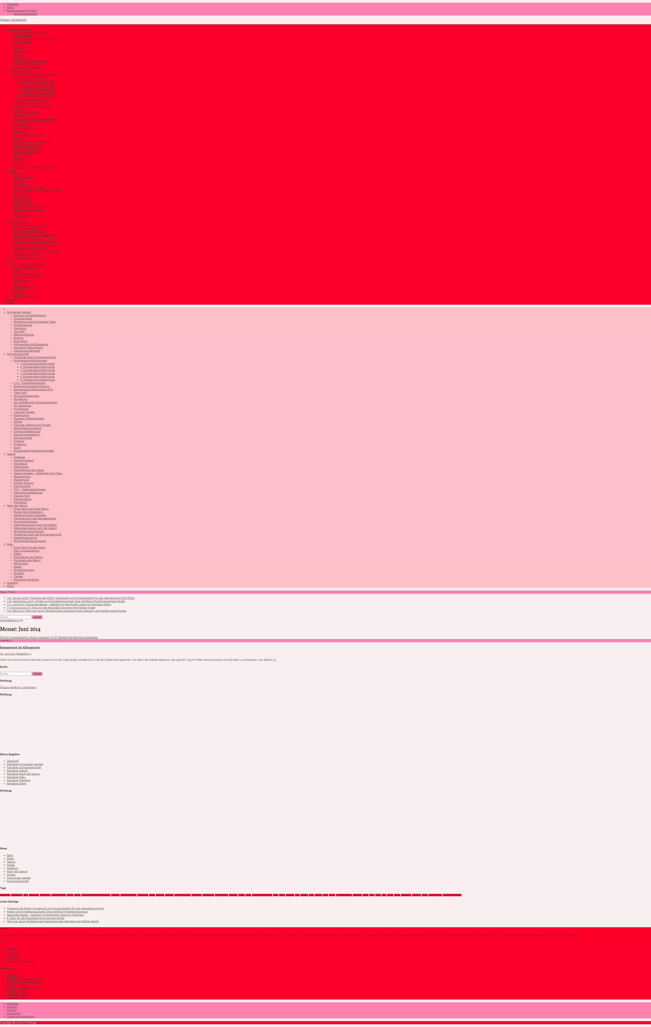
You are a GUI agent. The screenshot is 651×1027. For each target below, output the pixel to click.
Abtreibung (20, 116)
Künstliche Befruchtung (28, 64)
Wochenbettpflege (25, 238)
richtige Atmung (24, 200)
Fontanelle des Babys (27, 277)
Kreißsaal (19, 174)
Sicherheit (357, 895)
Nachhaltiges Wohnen (262, 895)
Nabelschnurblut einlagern (30, 232)
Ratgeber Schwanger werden (25, 764)
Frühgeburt (20, 180)
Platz (297, 895)
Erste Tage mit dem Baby (29, 264)
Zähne (425, 895)
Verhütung (20, 45)
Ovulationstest (23, 35)
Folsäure (19, 158)
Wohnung (416, 895)
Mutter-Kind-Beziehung (28, 229)
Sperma (18, 54)
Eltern (10, 303)
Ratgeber (12, 4)
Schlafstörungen (24, 287)
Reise (311, 895)
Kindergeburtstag (182, 895)
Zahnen (18, 293)
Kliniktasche (21, 183)
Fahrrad (70, 895)
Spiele (378, 895)
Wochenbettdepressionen (30, 258)
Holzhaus (169, 895)
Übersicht (13, 761)
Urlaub (397, 895)
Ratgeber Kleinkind (18, 780)
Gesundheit (142, 895)
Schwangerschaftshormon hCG (33, 106)
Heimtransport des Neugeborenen (35, 235)
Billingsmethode (24, 51)
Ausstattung (17, 895)
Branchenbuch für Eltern (22, 10)
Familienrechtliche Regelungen (95, 895)
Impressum (14, 958)
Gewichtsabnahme (25, 254)
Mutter (241, 895)
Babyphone (34, 895)
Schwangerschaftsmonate (30, 77)
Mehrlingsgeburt (24, 177)
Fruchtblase (21, 125)
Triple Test (20, 109)
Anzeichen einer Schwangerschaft (35, 74)
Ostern (282, 895)
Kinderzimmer (221, 895)
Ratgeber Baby (16, 777)
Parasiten (290, 895)
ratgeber (304, 895)
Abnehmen (5, 895)
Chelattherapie (23, 42)
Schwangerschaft (18, 71)
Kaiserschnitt (22, 212)
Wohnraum (406, 895)
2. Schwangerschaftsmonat (37, 83)
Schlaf (325, 895)
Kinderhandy (208, 895)
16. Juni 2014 (8, 653)
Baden (18, 283)
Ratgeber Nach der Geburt (23, 774)
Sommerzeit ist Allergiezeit (20, 647)
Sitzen (366, 895)
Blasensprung (22, 193)
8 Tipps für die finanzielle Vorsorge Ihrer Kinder (35, 918)
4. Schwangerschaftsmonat (37, 90)
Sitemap (12, 952)
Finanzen (115, 895)
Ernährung (20, 161)
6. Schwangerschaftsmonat (37, 96)
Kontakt (12, 955)
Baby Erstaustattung (27, 267)
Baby (10, 261)
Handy (152, 895)
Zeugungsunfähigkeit (27, 67)
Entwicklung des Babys (28, 274)
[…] (274, 659)
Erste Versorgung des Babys (31, 225)
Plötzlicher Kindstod (26, 296)
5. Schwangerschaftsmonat (37, 93)
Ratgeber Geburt (17, 770)
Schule (11, 874)
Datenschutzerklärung (20, 961)
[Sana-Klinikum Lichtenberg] (18, 687)
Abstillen (19, 290)
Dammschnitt (22, 203)
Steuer (390, 895)
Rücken (318, 895)
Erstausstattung (58, 895)
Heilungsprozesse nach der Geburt (35, 241)
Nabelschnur (21, 132)
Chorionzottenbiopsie (27, 148)
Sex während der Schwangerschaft (35, 119)
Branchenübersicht (25, 14)
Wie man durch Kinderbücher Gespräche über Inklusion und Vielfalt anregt (53, 921)
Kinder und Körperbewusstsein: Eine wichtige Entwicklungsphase (47, 911)
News (10, 7)
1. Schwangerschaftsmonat (37, 80)
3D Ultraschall (22, 122)
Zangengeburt (23, 216)
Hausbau (160, 895)
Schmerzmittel (23, 154)
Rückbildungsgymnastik (29, 248)
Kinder (11, 865)
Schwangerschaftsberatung (31, 61)
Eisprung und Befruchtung (30, 32)
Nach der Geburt (17, 222)
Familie (77, 895)
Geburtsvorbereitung (27, 151)
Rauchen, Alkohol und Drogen (32, 142)
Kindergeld (196, 895)
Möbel (248, 895)
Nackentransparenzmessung (32, 103)
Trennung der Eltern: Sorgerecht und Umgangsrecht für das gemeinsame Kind (55, 908)
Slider (371, 895)
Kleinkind (12, 299)
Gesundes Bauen (128, 895)
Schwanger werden (19, 29)
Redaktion (22, 653)
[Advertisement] (25, 727)
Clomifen (19, 48)
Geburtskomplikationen (28, 209)
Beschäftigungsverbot (28, 145)
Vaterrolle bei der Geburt (29, 187)
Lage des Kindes (24, 129)
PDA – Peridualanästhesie (29, 206)
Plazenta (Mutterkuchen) (29, 135)
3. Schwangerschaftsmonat (37, 87)
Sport (17, 164)
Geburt (11, 171)
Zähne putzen (435, 895)
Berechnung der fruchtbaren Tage (35, 38)
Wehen (18, 138)
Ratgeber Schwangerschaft (24, 767)
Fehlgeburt (20, 219)
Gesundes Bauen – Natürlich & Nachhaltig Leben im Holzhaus (45, 915)
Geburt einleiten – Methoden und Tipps (38, 190)
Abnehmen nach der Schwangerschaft (38, 251)
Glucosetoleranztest (26, 113)
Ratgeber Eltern (16, 783)
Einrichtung (45, 895)
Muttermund (21, 196)
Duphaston (20, 58)
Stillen (17, 270)
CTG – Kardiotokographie (29, 100)
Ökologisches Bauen (452, 895)
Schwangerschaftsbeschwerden (34, 167)
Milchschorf (21, 280)
